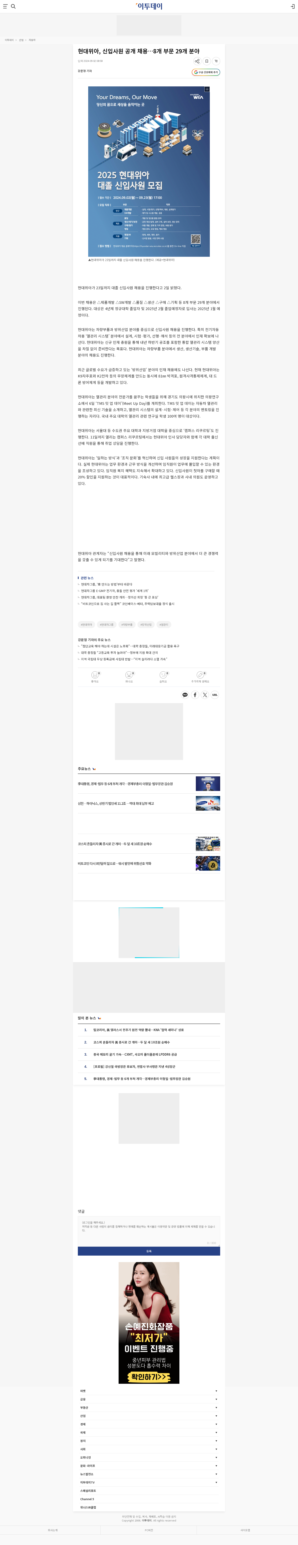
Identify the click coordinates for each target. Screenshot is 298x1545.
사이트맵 (245, 1530)
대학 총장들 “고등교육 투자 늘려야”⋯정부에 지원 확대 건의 (119, 652)
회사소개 (53, 1530)
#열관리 (164, 624)
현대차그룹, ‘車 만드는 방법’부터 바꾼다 (106, 584)
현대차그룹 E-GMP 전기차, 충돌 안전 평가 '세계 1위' (115, 591)
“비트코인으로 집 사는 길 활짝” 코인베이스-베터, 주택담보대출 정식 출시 (128, 604)
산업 (21, 40)
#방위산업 (146, 624)
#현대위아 (86, 624)
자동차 (32, 40)
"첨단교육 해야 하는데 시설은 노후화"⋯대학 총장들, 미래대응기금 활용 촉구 (130, 646)
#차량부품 (127, 624)
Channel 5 (87, 1499)
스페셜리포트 (88, 1491)
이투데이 (9, 40)
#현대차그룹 (107, 624)
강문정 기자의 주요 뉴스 (94, 639)
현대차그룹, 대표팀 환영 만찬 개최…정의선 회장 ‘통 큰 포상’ (119, 597)
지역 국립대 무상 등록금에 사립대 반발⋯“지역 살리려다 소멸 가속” (124, 659)
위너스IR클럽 (88, 1507)
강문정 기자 (85, 71)
